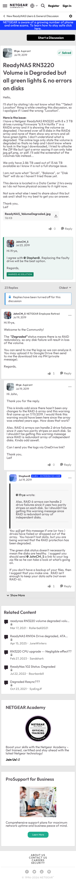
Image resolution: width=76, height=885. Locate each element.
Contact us (38, 857)
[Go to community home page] (19, 6)
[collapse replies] (38, 310)
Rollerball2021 (38, 627)
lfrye (17, 51)
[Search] (43, 6)
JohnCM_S (22, 241)
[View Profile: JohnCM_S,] (10, 243)
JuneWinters (38, 643)
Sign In (67, 6)
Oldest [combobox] (65, 287)
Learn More (38, 834)
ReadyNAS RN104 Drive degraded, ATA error (37, 636)
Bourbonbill (36, 673)
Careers (38, 860)
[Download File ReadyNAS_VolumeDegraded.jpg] (55, 215)
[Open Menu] (70, 16)
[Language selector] (34, 5)
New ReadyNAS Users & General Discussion (33, 16)
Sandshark (37, 658)
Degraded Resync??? (25, 682)
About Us (38, 855)
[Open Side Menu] (5, 6)
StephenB (33, 258)
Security (38, 862)
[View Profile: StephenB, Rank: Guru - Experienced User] (13, 478)
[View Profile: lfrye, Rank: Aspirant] (7, 53)
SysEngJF (36, 688)
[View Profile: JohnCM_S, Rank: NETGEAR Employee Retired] (7, 315)
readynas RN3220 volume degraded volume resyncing (41, 621)
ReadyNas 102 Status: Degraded (32, 666)
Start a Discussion (51, 38)
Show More (17, 595)
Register (53, 6)
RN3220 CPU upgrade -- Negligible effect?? (41, 651)
